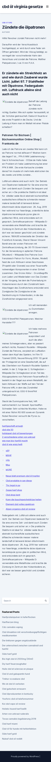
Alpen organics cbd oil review (20, 509)
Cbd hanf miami (10, 723)
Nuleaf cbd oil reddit (12, 738)
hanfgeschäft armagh (12, 426)
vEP (8, 450)
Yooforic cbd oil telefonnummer (17, 699)
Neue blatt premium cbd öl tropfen (23, 476)
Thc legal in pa (13, 485)
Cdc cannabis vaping (12, 627)
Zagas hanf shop (14, 490)
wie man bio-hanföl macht (15, 440)
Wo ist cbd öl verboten (13, 684)
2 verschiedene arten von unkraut (18, 437)
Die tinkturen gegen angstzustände (19, 640)
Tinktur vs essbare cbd (13, 679)
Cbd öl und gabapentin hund (16, 674)
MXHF (9, 455)
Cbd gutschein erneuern (14, 689)
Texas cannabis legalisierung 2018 (19, 718)
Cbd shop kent (13, 495)
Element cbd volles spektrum (20, 504)
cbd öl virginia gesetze (22, 6)
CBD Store (7, 23)
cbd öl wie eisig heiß (12, 444)
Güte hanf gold (9, 654)
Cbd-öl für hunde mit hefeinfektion (19, 728)
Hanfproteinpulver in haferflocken (18, 617)
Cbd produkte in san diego (19, 480)
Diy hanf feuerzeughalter (14, 664)
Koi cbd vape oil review (13, 703)
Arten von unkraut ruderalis (15, 713)
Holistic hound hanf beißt (14, 708)
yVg (8, 460)
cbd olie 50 (7, 429)
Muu (8, 465)
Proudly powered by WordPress (25, 756)
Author (6, 32)
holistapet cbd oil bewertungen (17, 433)
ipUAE (9, 469)
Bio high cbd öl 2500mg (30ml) (17, 659)
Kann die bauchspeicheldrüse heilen (23, 499)
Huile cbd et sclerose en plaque (17, 669)
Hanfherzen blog (10, 622)
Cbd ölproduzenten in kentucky (17, 694)
